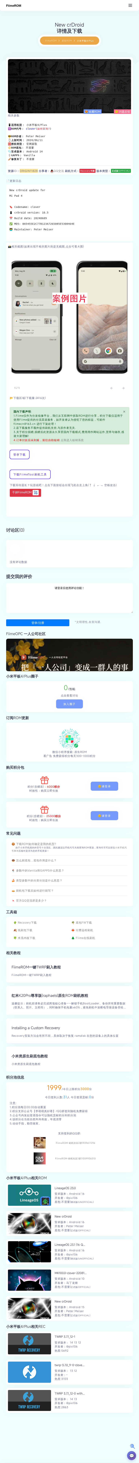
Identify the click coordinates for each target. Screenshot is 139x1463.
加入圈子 (69, 704)
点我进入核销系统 (72, 440)
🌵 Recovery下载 (25, 922)
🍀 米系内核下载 (24, 938)
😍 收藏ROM (92, 111)
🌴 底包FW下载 (81, 922)
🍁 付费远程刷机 (82, 930)
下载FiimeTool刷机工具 (30, 474)
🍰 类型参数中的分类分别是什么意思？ (37, 880)
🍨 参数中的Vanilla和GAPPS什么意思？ (38, 870)
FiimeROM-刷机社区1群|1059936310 (75, 1158)
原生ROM (67, 40)
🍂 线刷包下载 (22, 930)
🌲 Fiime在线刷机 (83, 938)
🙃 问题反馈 (122, 111)
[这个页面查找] (132, 1446)
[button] (112, 388)
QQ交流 (59, 171)
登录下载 (19, 454)
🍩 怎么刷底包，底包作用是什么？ (34, 860)
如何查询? (43, 128)
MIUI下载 (70, 99)
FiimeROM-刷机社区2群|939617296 (75, 1142)
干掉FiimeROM (22, 492)
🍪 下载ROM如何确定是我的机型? (34, 844)
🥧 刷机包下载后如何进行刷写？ (33, 890)
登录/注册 (37, 623)
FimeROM (51, 40)
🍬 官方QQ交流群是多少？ (29, 900)
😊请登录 (104, 786)
